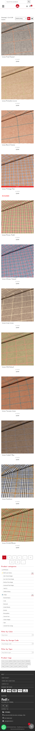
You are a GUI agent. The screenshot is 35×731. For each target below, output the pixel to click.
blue (23, 661)
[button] (3, 727)
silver (15, 666)
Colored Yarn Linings (8, 626)
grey (16, 664)
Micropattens (6, 613)
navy (23, 664)
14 (30, 557)
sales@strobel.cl (9, 721)
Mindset (5, 610)
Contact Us (5, 684)
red (12, 666)
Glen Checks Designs (8, 576)
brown (28, 661)
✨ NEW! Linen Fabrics (7, 573)
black (19, 661)
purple (7, 666)
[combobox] (17, 635)
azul (3, 661)
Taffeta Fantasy (6, 591)
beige (15, 661)
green (11, 664)
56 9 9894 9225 (8, 718)
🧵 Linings (4, 594)
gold (3, 664)
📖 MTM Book (5, 570)
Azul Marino (9, 661)
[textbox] (17, 635)
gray (7, 664)
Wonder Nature (6, 598)
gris (20, 664)
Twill (4, 622)
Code (4, 601)
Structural (5, 604)
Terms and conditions (8, 681)
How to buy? (5, 678)
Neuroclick (26, 727)
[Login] (27, 6)
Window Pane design (8, 582)
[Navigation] (3, 6)
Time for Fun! (6, 616)
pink (3, 666)
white (20, 666)
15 (11, 562)
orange (28, 664)
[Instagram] (6, 705)
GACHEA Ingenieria (20, 729)
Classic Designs (6, 619)
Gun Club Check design (8, 579)
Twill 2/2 (5, 588)
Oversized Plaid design (8, 585)
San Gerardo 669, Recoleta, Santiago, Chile (14, 715)
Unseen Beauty (6, 607)
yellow (25, 666)
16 (17, 562)
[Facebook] (3, 705)
